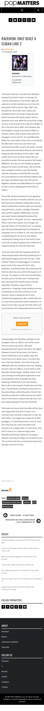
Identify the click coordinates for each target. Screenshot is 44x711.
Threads (5, 687)
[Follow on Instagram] (24, 20)
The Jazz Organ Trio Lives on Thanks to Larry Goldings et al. (22, 580)
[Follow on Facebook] (20, 20)
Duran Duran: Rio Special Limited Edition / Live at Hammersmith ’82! (20, 521)
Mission (4, 637)
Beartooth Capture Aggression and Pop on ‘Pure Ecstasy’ (19, 557)
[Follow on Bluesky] (15, 20)
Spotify (4, 676)
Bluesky (4, 671)
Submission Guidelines (10, 642)
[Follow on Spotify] (34, 20)
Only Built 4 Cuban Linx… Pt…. (8, 481)
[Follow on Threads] (29, 20)
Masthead (5, 631)
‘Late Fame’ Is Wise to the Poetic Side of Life (18, 565)
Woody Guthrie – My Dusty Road (22, 515)
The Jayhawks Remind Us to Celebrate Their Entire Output (20, 571)
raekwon (27, 502)
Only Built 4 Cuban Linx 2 (12, 502)
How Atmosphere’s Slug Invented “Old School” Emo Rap (21, 541)
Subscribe (22, 324)
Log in (31, 329)
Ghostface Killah (13, 498)
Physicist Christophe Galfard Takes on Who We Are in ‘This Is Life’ (20, 549)
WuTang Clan (7, 506)
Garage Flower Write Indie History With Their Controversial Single (18, 588)
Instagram (5, 682)
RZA (34, 502)
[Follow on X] (10, 20)
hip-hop (25, 498)
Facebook (5, 661)
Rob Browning (8, 49)
